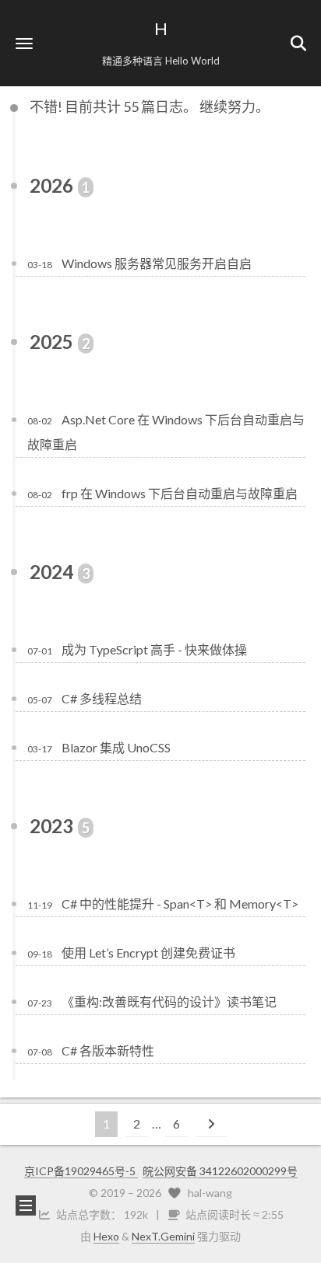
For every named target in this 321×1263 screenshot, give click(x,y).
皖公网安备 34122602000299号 (220, 1171)
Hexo (106, 1236)
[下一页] (211, 1124)
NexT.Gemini (163, 1236)
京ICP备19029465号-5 (81, 1171)
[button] (24, 43)
